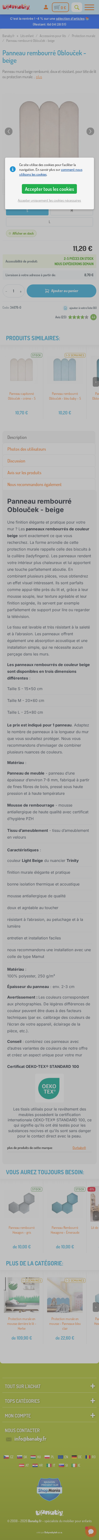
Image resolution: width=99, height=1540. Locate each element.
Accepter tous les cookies (49, 189)
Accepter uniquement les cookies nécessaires (49, 200)
